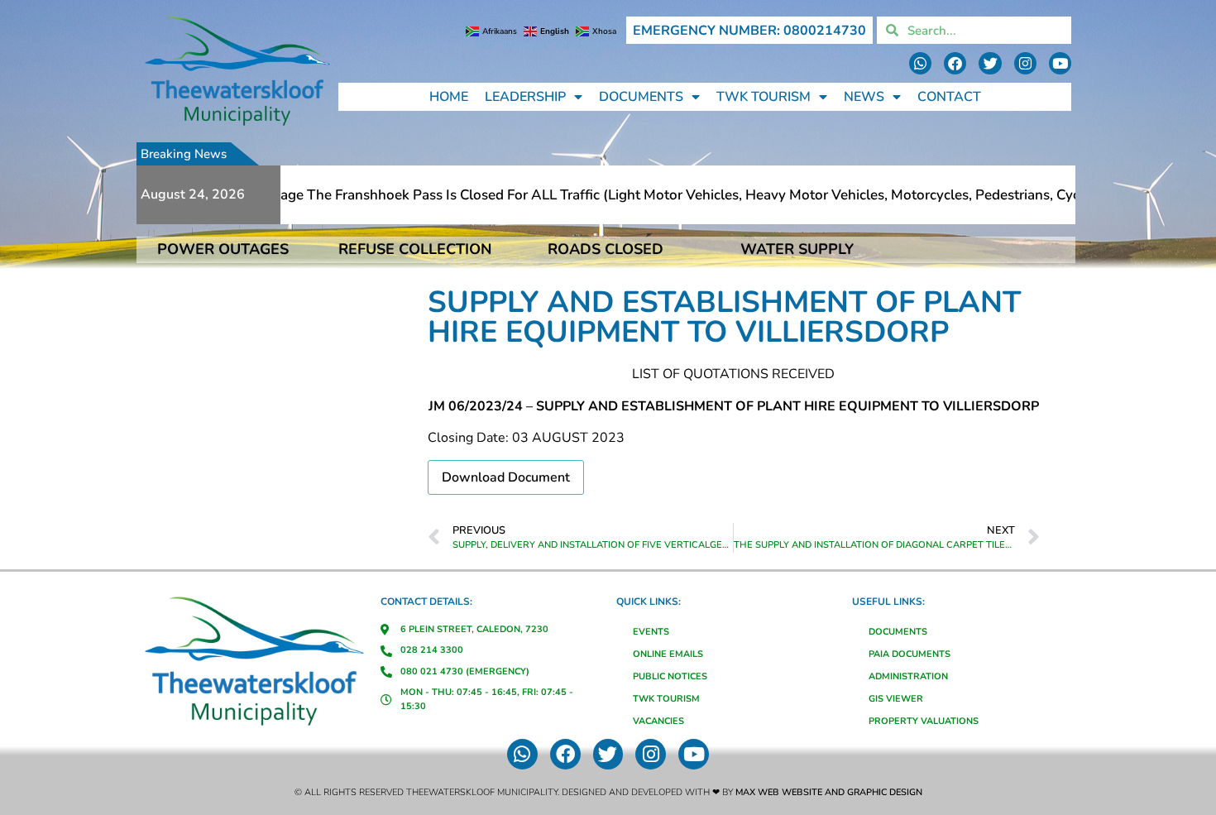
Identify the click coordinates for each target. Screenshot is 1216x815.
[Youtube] (1060, 63)
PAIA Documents (909, 654)
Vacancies (658, 721)
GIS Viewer (896, 699)
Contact (949, 97)
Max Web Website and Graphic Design (828, 792)
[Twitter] (990, 63)
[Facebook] (955, 63)
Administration (908, 676)
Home (448, 97)
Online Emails (668, 654)
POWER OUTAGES (223, 249)
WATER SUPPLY (797, 249)
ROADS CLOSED (605, 249)
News (864, 97)
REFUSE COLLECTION (414, 249)
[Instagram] (1025, 63)
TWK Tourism (763, 97)
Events (651, 632)
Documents (641, 97)
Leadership (525, 97)
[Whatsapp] (920, 63)
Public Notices (670, 676)
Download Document (506, 477)
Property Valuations (924, 721)
